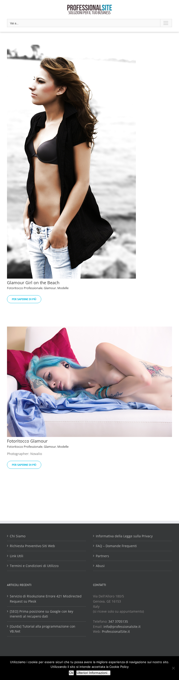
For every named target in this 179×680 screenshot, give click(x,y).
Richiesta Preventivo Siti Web (32, 546)
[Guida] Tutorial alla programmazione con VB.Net (42, 629)
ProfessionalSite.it (116, 631)
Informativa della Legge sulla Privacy (124, 536)
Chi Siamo (17, 536)
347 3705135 (118, 621)
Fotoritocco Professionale (24, 288)
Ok (71, 673)
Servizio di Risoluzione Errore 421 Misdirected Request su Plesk (46, 599)
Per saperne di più (24, 299)
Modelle (63, 288)
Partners (102, 556)
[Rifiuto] (173, 668)
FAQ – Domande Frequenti (116, 546)
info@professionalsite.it (122, 626)
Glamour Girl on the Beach (33, 282)
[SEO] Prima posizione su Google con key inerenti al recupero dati (41, 614)
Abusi (100, 566)
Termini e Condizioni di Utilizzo (34, 566)
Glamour (50, 288)
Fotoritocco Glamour (27, 441)
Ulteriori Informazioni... (93, 673)
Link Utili (16, 556)
